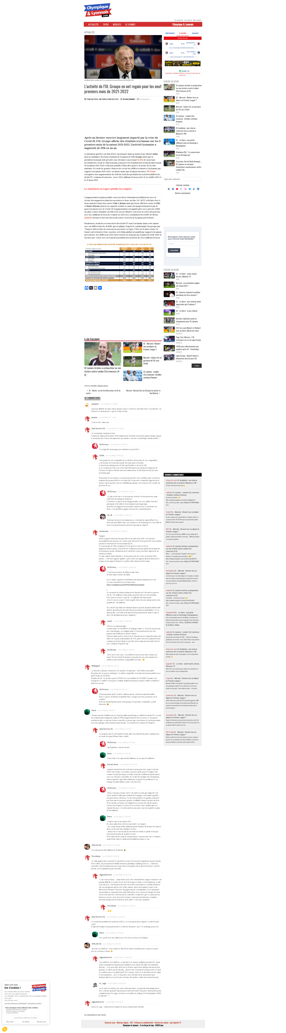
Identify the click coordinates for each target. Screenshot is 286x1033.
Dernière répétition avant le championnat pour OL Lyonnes (187, 320)
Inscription (188, 20)
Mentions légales (122, 1022)
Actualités (93, 24)
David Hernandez (130, 99)
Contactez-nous (110, 1022)
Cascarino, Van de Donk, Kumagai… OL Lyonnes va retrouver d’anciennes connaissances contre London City (188, 165)
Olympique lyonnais (102, 386)
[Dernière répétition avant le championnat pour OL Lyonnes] (169, 320)
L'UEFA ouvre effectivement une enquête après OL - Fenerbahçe (187, 348)
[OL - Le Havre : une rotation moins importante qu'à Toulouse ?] (169, 303)
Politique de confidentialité (143, 1022)
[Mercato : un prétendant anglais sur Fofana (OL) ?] (169, 285)
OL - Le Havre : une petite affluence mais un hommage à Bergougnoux (187, 143)
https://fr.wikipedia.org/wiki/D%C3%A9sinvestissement (125, 584)
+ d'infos (196, 365)
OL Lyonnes (130, 24)
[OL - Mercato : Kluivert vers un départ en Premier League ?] (132, 352)
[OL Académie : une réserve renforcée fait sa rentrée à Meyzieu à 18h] (169, 130)
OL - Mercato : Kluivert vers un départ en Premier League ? (151, 346)
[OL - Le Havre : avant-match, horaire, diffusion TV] (169, 275)
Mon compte (197, 20)
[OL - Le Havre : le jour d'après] (169, 312)
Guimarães (88, 217)
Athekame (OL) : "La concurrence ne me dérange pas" (188, 153)
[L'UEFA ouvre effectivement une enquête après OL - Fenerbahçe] (169, 348)
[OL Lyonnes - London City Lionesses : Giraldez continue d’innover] (132, 380)
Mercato (117, 24)
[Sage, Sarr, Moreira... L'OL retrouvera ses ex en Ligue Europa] (169, 339)
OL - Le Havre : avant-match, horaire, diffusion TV (186, 275)
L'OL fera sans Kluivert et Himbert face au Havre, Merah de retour (188, 329)
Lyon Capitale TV (175, 1022)
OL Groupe (152, 171)
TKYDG (106, 24)
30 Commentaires (145, 99)
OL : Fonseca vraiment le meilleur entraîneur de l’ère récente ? (188, 293)
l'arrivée (140, 159)
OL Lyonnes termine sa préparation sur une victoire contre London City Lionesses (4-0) (102, 371)
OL (144, 200)
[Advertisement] (123, 118)
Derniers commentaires (182, 193)
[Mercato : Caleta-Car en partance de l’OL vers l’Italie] (132, 366)
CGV (131, 1022)
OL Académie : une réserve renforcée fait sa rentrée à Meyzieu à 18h (186, 131)
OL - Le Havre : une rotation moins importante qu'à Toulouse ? (188, 303)
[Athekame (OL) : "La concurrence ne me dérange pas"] (169, 154)
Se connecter (178, 20)
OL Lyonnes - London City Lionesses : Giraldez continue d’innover (152, 374)
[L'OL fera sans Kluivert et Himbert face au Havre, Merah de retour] (169, 329)
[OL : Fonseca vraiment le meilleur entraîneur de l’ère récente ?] (169, 294)
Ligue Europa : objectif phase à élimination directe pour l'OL (187, 357)
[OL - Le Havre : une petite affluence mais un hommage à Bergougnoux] (169, 142)
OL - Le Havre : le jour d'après (186, 310)
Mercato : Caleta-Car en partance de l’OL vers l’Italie (152, 360)
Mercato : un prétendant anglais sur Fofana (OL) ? (188, 284)
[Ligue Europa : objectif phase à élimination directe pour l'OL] (169, 357)
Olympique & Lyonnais (182, 24)
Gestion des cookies (161, 1022)
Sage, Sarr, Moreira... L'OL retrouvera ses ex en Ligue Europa (188, 338)
